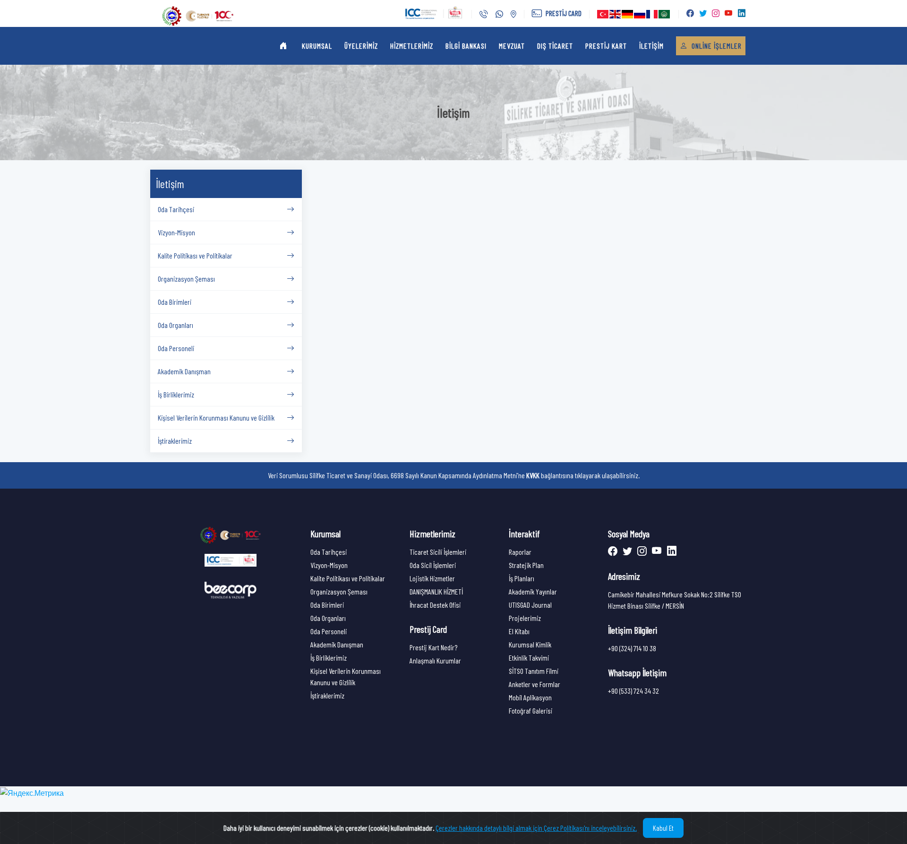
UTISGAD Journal (530, 604)
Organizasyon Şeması (339, 591)
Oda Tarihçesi (328, 551)
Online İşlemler (716, 45)
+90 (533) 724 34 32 (633, 690)
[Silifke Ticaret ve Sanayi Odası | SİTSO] (230, 534)
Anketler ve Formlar (534, 684)
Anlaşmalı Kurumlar (435, 660)
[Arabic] (665, 14)
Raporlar (520, 551)
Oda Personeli (328, 631)
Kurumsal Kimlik (530, 644)
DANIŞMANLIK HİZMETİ (436, 591)
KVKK (532, 475)
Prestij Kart (606, 45)
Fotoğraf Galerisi (530, 710)
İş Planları (521, 578)
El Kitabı (519, 631)
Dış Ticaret (555, 45)
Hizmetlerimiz (411, 45)
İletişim (651, 45)
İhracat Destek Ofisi (435, 604)
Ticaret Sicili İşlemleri (438, 551)
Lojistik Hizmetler (432, 578)
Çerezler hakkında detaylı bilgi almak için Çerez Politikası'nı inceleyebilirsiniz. (536, 827)
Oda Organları (328, 617)
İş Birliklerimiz (328, 657)
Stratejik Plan (526, 564)
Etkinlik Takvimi (529, 657)
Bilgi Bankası (466, 45)
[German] (628, 14)
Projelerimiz (525, 617)
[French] (652, 14)
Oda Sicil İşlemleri (433, 564)
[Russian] (640, 14)
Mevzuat (512, 45)
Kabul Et (663, 828)
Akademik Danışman (336, 644)
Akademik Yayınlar (533, 591)
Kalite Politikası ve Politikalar (347, 578)
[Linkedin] (669, 551)
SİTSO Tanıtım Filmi (533, 670)
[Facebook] (613, 551)
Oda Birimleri (327, 604)
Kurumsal (317, 45)
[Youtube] (655, 551)
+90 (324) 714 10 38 (632, 648)
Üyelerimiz (361, 45)
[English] (615, 14)
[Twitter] (626, 551)
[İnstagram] (640, 551)
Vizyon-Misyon (329, 564)
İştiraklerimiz (327, 695)
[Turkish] (603, 14)
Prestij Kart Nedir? (433, 647)
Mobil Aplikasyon (530, 697)
